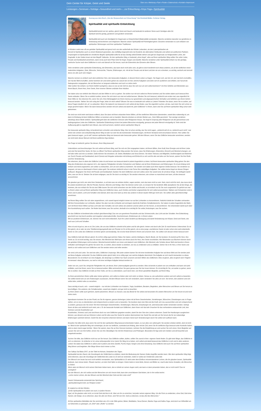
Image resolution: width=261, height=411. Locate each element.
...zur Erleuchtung (131, 9)
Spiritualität (159, 9)
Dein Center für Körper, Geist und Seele (88, 3)
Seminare (83, 9)
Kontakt (182, 3)
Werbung (152, 3)
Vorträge (94, 9)
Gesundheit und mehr (110, 9)
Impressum (190, 3)
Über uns (143, 3)
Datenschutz (173, 3)
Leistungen (72, 9)
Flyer (159, 3)
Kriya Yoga (146, 9)
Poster (164, 3)
